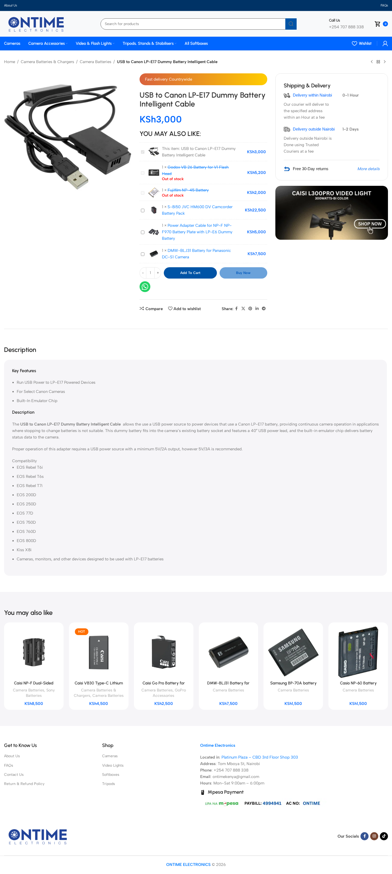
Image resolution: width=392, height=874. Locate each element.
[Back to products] (378, 62)
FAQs (8, 765)
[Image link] (37, 836)
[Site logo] (36, 23)
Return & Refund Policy (24, 784)
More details (368, 168)
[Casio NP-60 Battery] (358, 652)
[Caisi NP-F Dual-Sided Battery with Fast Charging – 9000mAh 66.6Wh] (34, 652)
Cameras (110, 756)
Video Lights (113, 765)
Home (9, 61)
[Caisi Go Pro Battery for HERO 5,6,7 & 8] (163, 652)
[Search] (291, 24)
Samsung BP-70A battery (293, 683)
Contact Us (14, 774)
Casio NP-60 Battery (358, 683)
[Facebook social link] (236, 309)
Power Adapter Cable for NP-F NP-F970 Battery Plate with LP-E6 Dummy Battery (197, 232)
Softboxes (110, 774)
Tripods (108, 784)
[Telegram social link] (263, 309)
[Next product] (384, 62)
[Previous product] (372, 62)
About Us (12, 756)
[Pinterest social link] (250, 309)
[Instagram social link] (374, 836)
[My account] (385, 43)
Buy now (243, 273)
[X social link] (243, 309)
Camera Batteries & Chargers (47, 61)
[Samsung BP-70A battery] (293, 652)
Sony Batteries (40, 693)
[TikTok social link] (384, 836)
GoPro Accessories (169, 693)
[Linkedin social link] (257, 309)
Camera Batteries (95, 61)
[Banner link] (331, 213)
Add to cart (190, 273)
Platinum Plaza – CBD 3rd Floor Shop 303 (259, 757)
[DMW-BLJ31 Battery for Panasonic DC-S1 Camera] (228, 652)
